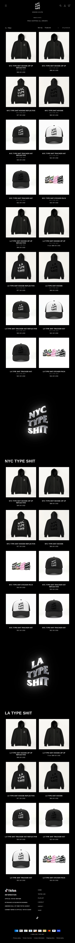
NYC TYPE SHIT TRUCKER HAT (54, 153)
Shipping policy (50, 938)
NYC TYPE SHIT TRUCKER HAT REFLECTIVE (21, 154)
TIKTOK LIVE (42, 894)
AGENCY (40, 906)
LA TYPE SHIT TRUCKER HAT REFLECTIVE (21, 329)
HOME (40, 890)
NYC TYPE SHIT (39, 934)
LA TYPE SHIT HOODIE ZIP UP (54, 241)
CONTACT (41, 902)
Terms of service (27, 938)
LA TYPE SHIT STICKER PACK (54, 371)
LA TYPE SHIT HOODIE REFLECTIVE (21, 286)
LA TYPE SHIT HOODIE (53, 286)
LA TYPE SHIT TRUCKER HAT (54, 329)
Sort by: (40, 27)
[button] (6, 6)
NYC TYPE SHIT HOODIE (54, 110)
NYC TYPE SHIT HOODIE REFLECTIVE (21, 110)
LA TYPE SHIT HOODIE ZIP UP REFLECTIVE (21, 242)
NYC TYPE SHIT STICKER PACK (54, 198)
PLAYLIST (41, 898)
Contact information (39, 938)
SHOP (39, 910)
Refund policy (60, 938)
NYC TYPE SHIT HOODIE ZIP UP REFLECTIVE (21, 67)
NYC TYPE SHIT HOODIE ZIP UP (54, 66)
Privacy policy (17, 938)
